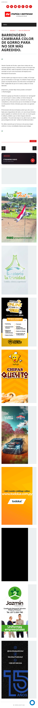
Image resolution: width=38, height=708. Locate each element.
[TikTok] (22, 6)
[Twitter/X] (11, 6)
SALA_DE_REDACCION (24, 30)
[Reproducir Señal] (33, 160)
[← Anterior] (3, 148)
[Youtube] (15, 6)
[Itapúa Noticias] (19, 18)
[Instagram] (19, 6)
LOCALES (33, 141)
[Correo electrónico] (26, 6)
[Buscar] (30, 6)
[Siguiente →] (34, 148)
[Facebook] (7, 6)
